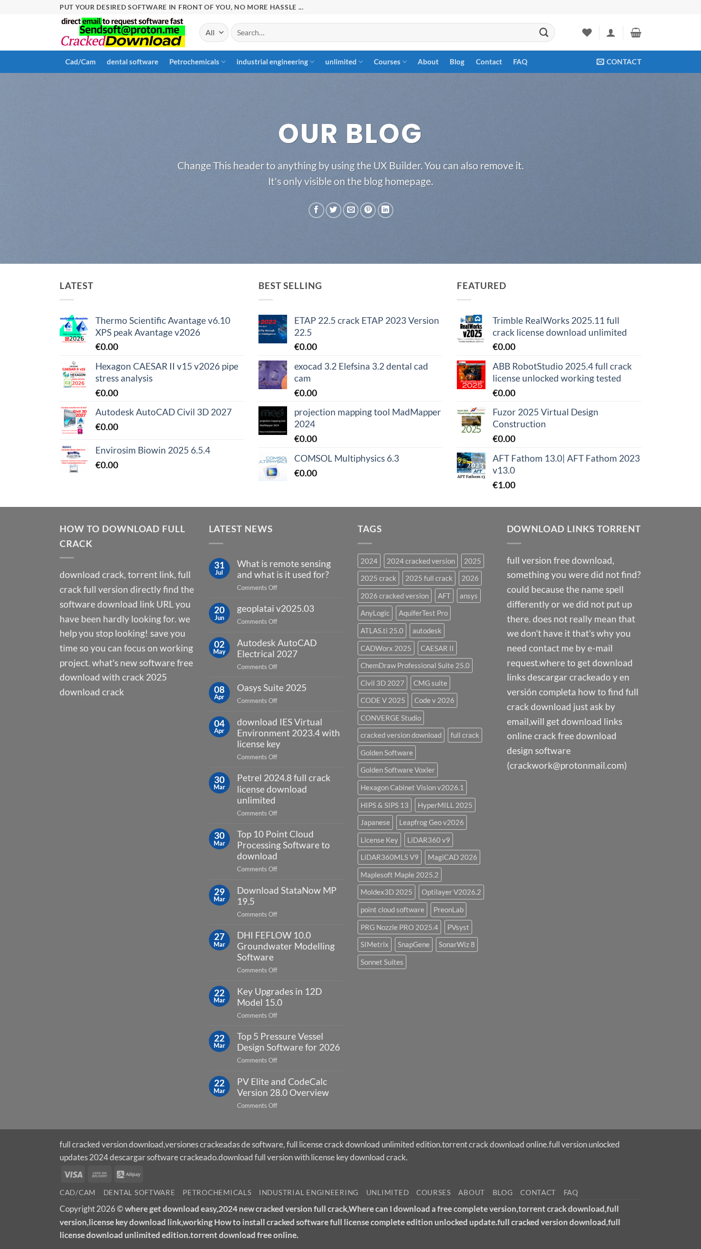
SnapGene (414, 944)
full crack (465, 735)
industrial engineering (272, 61)
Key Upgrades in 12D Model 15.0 (279, 997)
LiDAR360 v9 (428, 840)
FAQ (520, 61)
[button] (611, 32)
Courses (387, 61)
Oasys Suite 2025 (272, 687)
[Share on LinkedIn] (385, 210)
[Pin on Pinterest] (368, 210)
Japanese (375, 822)
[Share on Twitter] (333, 210)
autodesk (427, 630)
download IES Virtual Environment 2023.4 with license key (288, 732)
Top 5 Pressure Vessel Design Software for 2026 (288, 1042)
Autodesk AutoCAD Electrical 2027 (277, 648)
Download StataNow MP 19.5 (287, 896)
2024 (369, 561)
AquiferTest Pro (423, 613)
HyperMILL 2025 (445, 805)
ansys (469, 595)
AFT (444, 595)
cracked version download (401, 735)
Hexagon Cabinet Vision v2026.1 (412, 787)
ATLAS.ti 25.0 (382, 630)
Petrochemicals (194, 61)
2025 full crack (429, 578)
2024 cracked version (421, 561)
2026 (470, 578)
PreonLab (448, 909)
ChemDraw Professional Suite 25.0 (415, 665)
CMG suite (430, 683)
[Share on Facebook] (316, 210)
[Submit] (543, 32)
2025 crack (378, 578)
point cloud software (392, 909)
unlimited (341, 61)
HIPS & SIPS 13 (385, 805)
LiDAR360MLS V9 (390, 857)
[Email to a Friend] (351, 210)
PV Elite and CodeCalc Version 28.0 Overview (283, 1087)
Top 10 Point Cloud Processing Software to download (283, 844)
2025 (472, 561)
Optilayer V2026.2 (451, 892)
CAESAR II (437, 648)
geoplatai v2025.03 (275, 608)
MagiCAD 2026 (452, 857)
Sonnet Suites (382, 962)
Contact (489, 61)
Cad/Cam (80, 61)
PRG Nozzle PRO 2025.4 (399, 927)
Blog (457, 61)
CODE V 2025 (383, 700)
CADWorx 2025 (386, 648)
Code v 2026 (434, 700)
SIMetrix (375, 944)
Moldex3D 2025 (386, 892)
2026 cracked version (395, 595)
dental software (132, 61)
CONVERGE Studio (391, 717)
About (428, 61)
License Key (379, 840)
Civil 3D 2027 (382, 683)
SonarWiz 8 (457, 944)
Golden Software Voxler (398, 769)
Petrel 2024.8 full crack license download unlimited (283, 788)
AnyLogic (375, 613)
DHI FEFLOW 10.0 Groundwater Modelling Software (286, 945)
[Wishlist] (587, 32)
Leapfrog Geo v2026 (431, 822)
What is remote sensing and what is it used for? (284, 569)
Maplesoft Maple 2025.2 (400, 874)
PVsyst (458, 927)
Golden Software (387, 752)
